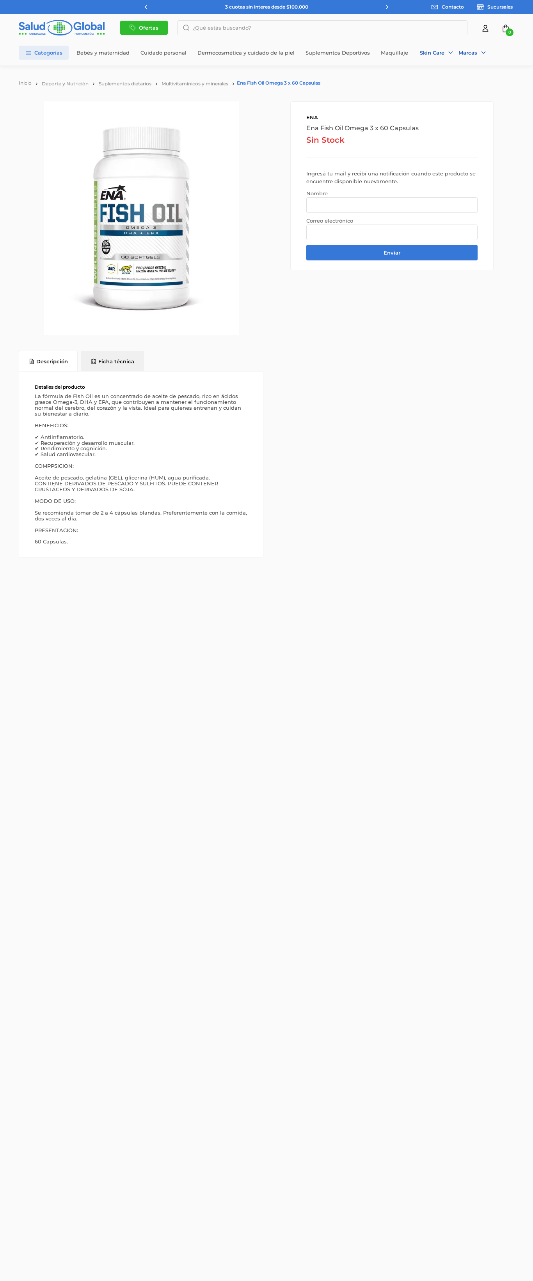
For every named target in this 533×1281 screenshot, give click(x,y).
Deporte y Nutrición (65, 84)
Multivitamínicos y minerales (195, 84)
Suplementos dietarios (125, 84)
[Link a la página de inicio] (25, 83)
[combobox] (322, 27)
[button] (437, 52)
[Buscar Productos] (184, 28)
